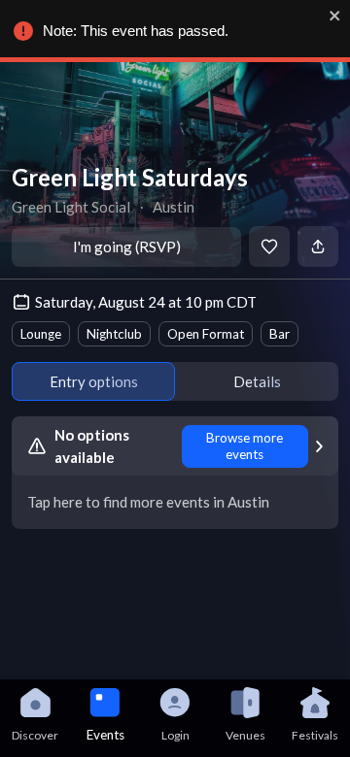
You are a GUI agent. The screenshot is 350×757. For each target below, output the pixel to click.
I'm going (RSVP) (127, 246)
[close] (335, 15)
